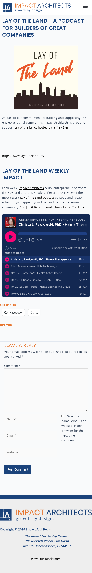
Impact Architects (31, 188)
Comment (12, 366)
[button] (85, 7)
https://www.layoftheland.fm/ (23, 156)
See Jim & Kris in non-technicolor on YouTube (52, 207)
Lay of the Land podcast (37, 197)
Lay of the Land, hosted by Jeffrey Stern (42, 127)
